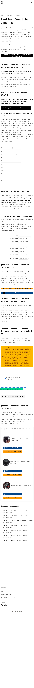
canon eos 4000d (23, 245)
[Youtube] (5, 605)
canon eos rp (22, 251)
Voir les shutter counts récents (13, 396)
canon (17, 15)
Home (2, 15)
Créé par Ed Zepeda (17, 611)
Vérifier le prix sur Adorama (13, 447)
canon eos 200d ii (24, 254)
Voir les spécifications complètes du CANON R (16, 108)
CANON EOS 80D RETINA (11, 520)
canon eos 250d (23, 258)
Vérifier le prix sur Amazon (13, 451)
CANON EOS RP (8, 535)
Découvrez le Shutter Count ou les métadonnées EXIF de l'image (17, 55)
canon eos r (22, 248)
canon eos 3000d (23, 241)
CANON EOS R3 (8, 540)
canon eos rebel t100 (25, 235)
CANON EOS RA (8, 530)
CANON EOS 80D (8, 515)
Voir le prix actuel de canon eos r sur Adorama (18, 292)
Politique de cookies (6, 594)
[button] (31, 2)
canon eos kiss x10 (24, 238)
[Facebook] (2, 605)
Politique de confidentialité (8, 597)
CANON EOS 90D (8, 525)
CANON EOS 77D (8, 510)
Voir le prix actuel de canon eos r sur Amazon (18, 288)
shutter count (9, 15)
